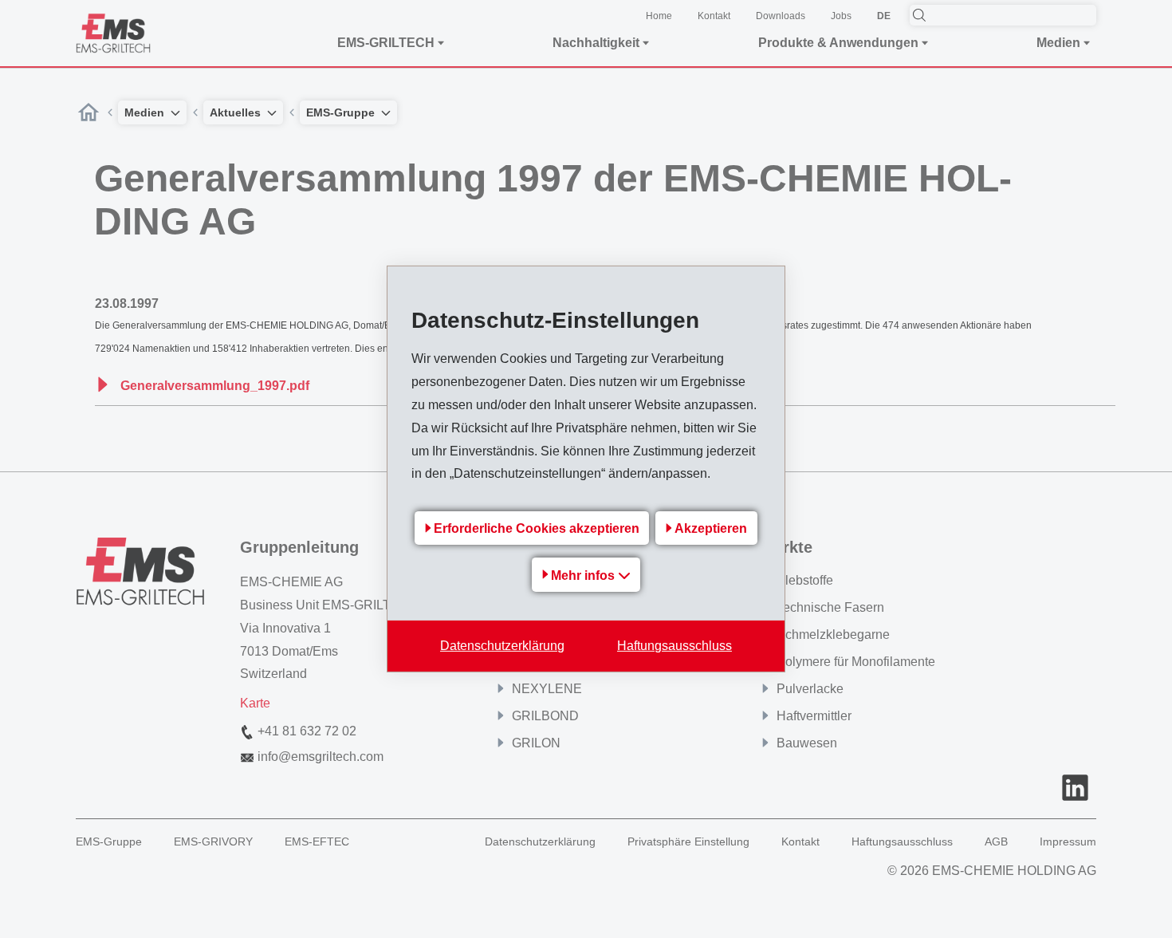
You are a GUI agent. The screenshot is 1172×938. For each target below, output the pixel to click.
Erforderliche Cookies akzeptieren (536, 528)
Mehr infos (584, 575)
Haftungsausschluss (674, 645)
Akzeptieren (710, 528)
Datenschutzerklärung (502, 645)
